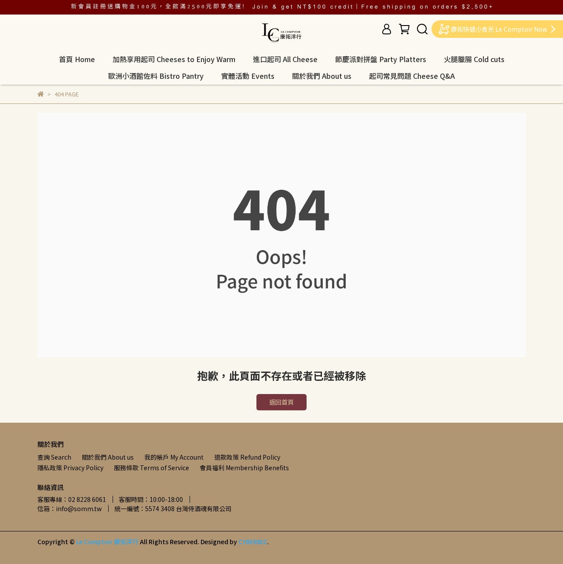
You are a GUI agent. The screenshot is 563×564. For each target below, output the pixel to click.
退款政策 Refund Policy (247, 457)
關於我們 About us (321, 76)
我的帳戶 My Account (174, 457)
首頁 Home (77, 59)
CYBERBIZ (252, 541)
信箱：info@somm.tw (69, 508)
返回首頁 (281, 402)
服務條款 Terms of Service (151, 467)
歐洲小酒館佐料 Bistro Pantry (156, 76)
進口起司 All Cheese (285, 59)
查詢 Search (54, 457)
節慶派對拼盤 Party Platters (380, 59)
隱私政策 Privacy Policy (70, 467)
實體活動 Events (247, 76)
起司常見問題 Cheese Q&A (412, 76)
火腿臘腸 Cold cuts (474, 59)
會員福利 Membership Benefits (244, 467)
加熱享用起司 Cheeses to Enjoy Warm (174, 59)
